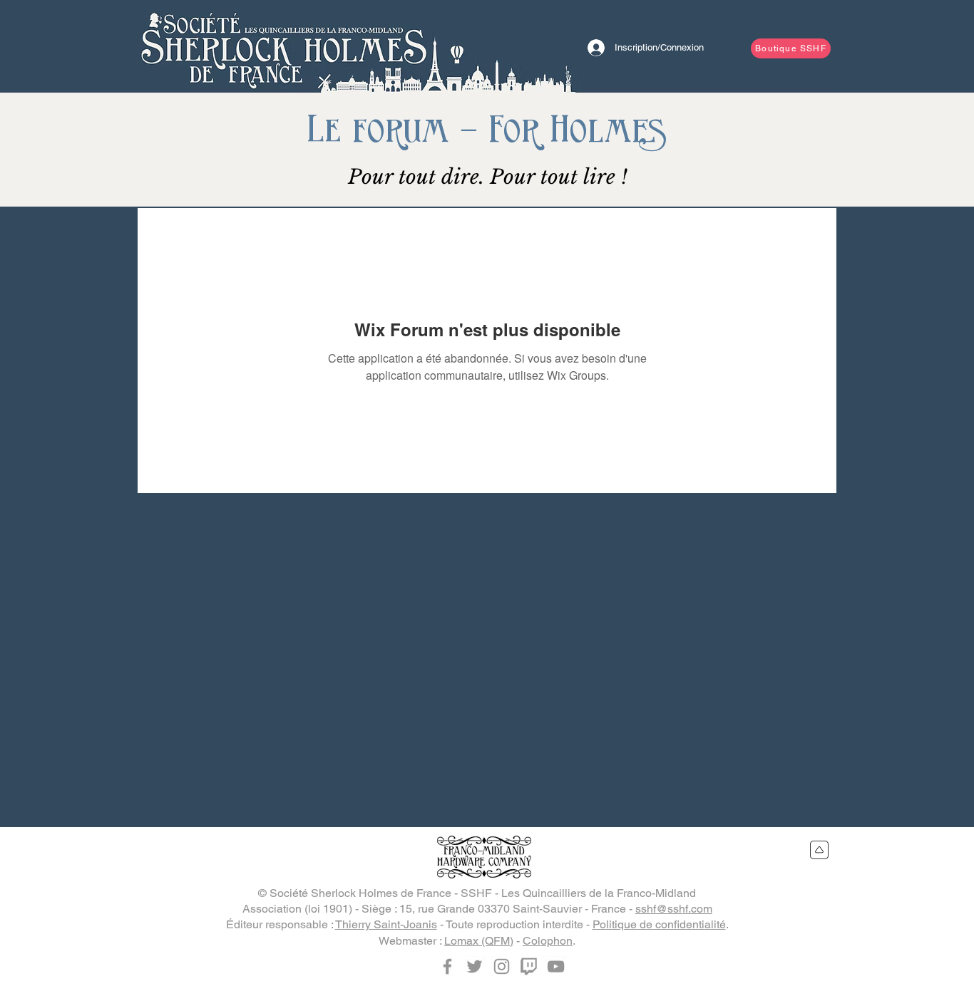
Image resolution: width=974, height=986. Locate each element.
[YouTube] (555, 966)
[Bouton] (284, 46)
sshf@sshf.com (673, 908)
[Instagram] (501, 966)
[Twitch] (528, 966)
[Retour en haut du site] (819, 850)
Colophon (548, 941)
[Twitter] (474, 966)
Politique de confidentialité (659, 924)
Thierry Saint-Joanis (386, 924)
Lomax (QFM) (478, 941)
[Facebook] (447, 966)
